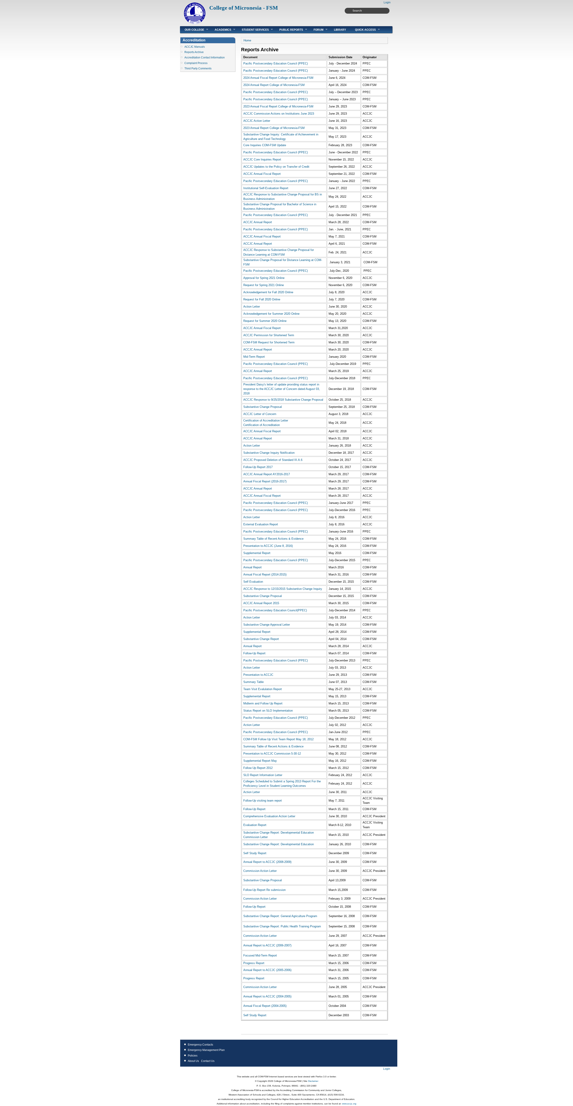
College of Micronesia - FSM (243, 8)
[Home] (195, 23)
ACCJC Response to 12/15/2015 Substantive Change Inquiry (282, 588)
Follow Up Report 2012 (258, 768)
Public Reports (289, 29)
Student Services (253, 29)
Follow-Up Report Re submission (264, 890)
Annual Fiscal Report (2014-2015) (264, 574)
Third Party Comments (198, 68)
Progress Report (253, 963)
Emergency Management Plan (206, 1050)
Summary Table (253, 682)
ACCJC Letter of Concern (259, 414)
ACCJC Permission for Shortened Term (268, 335)
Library (340, 29)
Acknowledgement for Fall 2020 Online (268, 292)
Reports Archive (194, 52)
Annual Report (252, 567)
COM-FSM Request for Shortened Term (269, 342)
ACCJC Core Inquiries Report (262, 159)
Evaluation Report (254, 825)
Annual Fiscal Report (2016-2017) (264, 481)
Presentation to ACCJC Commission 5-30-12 (272, 753)
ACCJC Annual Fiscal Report (262, 173)
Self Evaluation (253, 581)
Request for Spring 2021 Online (263, 285)
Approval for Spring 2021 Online (263, 278)
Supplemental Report (256, 553)
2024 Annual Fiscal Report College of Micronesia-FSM (278, 77)
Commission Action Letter (260, 871)
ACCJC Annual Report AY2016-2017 (266, 474)
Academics (220, 29)
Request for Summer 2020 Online (264, 321)
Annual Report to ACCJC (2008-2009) (267, 862)
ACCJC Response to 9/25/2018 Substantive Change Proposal (283, 399)
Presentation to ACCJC (258, 674)
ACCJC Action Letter (256, 120)
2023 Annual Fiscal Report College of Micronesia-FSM (278, 106)
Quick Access (363, 29)
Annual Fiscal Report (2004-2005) (264, 1006)
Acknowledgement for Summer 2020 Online (271, 313)
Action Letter (251, 306)
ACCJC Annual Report (257, 222)
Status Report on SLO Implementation (268, 710)
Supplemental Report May (260, 760)
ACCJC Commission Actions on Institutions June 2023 (278, 113)
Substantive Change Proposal (262, 407)
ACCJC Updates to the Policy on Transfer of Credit (276, 166)
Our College (192, 29)
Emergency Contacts (200, 1044)
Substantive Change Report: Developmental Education (278, 844)
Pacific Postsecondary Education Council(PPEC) (275, 610)
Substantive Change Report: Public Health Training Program (282, 926)
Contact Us (207, 1061)
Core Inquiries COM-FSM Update (264, 145)
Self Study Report (254, 853)
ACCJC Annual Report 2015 (261, 603)
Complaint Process (195, 63)
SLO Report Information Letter (262, 775)
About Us (193, 1061)
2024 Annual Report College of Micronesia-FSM (274, 85)
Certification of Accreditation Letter (265, 420)
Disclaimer (312, 1081)
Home (247, 40)
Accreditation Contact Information (204, 57)
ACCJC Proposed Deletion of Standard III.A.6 (272, 460)
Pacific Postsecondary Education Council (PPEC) (275, 63)
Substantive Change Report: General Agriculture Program (280, 916)
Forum (316, 29)
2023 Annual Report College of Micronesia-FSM (274, 128)
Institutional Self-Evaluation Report (265, 188)
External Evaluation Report (260, 524)
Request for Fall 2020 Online (261, 299)
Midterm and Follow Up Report (262, 703)
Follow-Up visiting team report (262, 800)
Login (387, 2)
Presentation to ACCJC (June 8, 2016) (268, 546)
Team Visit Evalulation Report (262, 689)
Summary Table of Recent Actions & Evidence (273, 538)
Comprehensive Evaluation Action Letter (269, 816)
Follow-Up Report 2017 (258, 467)
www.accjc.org (348, 1103)
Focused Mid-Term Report (260, 955)
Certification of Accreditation (261, 425)
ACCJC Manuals (194, 46)
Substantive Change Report (261, 639)
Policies (192, 1055)
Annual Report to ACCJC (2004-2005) (267, 996)
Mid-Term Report (254, 356)
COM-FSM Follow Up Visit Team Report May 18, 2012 (278, 739)
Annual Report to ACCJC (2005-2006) (267, 970)
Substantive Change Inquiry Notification (269, 452)
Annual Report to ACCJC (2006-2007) (267, 945)
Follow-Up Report (254, 653)
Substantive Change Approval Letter (266, 624)
